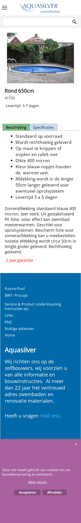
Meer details (37, 482)
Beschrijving (16, 127)
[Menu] (4, 8)
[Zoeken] (74, 22)
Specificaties (43, 127)
